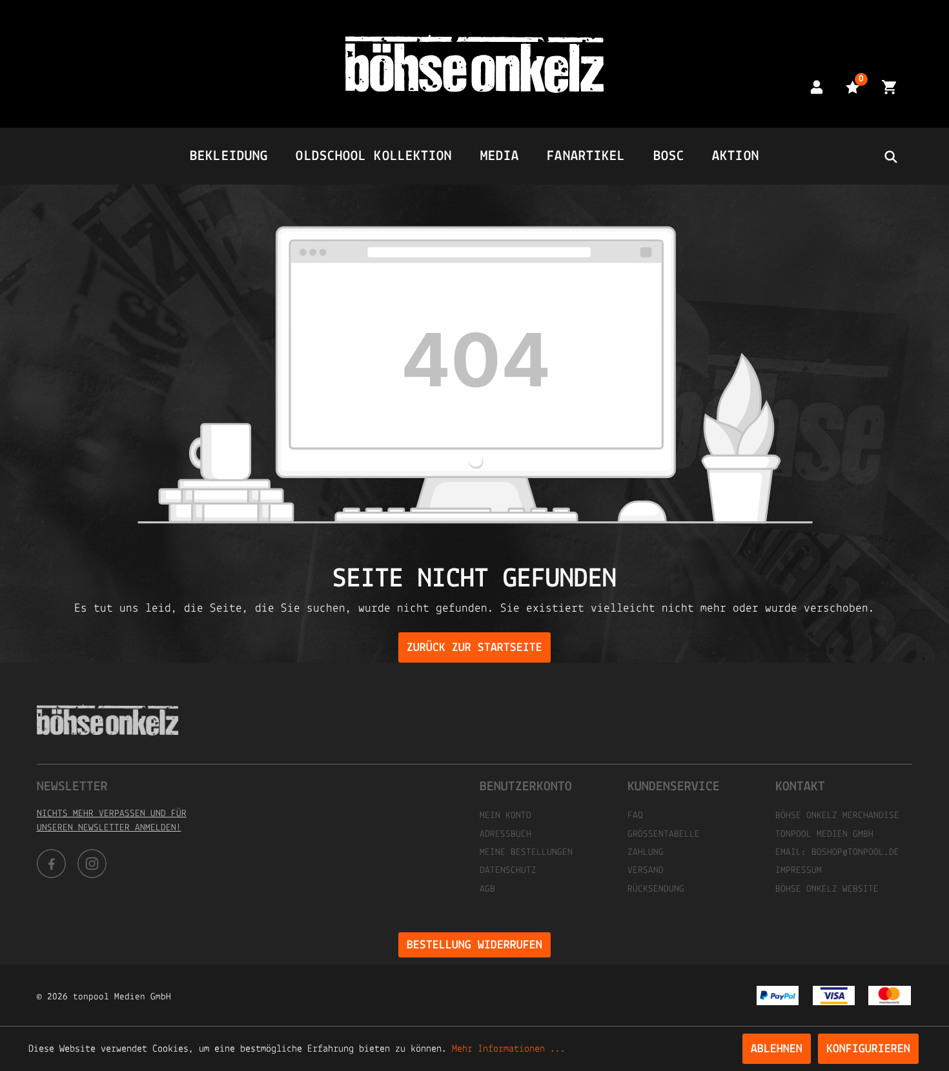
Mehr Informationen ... (509, 1049)
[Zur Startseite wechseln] (474, 64)
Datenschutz (508, 871)
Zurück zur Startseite (474, 648)
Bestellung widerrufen (474, 945)
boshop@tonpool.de (855, 852)
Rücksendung (656, 889)
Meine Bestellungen (526, 852)
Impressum (798, 871)
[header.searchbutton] (890, 156)
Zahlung (646, 852)
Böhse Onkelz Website (827, 889)
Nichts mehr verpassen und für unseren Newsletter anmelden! (112, 821)
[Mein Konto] (817, 86)
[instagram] (92, 863)
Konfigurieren (868, 1049)
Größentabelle (664, 834)
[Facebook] (51, 863)
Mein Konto (505, 816)
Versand (646, 871)
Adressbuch (505, 834)
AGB (487, 889)
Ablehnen (776, 1049)
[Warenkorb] (889, 86)
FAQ (635, 816)
